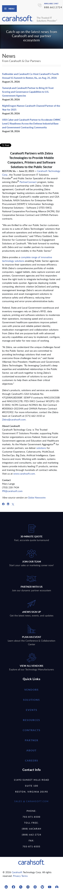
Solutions (31, 699)
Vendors (31, 689)
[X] (13, 504)
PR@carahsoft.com (12, 491)
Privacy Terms (20, 876)
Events (31, 710)
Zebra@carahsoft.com (14, 419)
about (31, 750)
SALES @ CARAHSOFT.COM (31, 801)
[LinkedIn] (8, 504)
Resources (31, 720)
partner (31, 740)
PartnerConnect (28, 182)
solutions (41, 448)
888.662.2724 (53, 7)
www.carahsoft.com (24, 473)
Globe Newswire (37, 497)
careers (31, 760)
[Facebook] (3, 504)
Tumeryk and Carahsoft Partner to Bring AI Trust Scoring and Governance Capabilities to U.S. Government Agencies (28, 91)
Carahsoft (17, 872)
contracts (31, 730)
